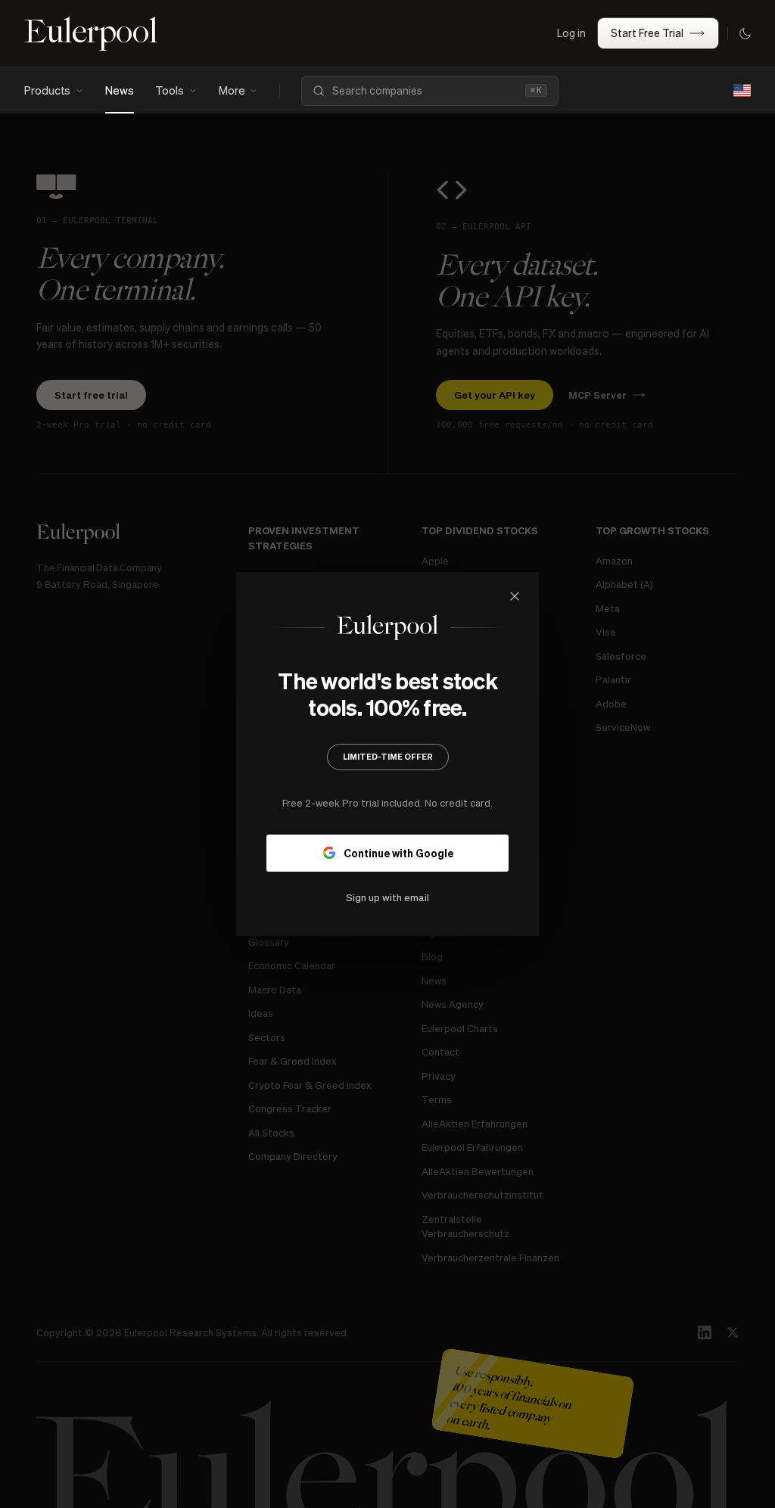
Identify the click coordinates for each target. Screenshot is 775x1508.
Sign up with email (387, 897)
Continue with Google (398, 853)
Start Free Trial (647, 32)
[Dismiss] (515, 596)
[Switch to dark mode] (745, 33)
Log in (571, 32)
